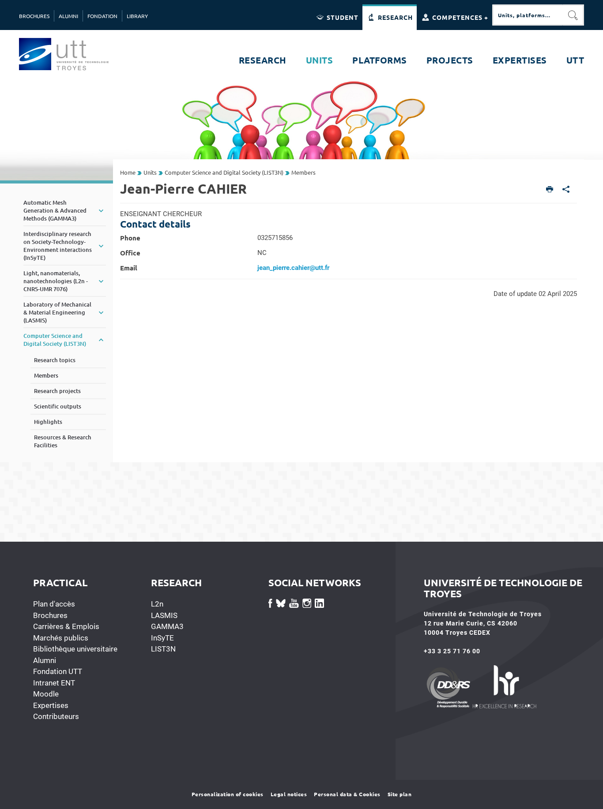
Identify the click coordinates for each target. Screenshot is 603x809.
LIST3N (163, 648)
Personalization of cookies (228, 794)
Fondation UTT (57, 671)
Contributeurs (56, 716)
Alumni (44, 660)
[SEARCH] (573, 15)
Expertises (50, 705)
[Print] (550, 190)
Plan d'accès (54, 603)
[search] (527, 15)
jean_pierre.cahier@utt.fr (293, 268)
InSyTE (162, 637)
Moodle (46, 693)
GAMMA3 (167, 626)
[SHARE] (566, 190)
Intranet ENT (54, 682)
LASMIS (164, 615)
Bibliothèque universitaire (75, 648)
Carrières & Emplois (66, 626)
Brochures (50, 615)
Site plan (400, 794)
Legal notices (289, 794)
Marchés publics (60, 637)
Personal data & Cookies (347, 794)
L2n (157, 603)
